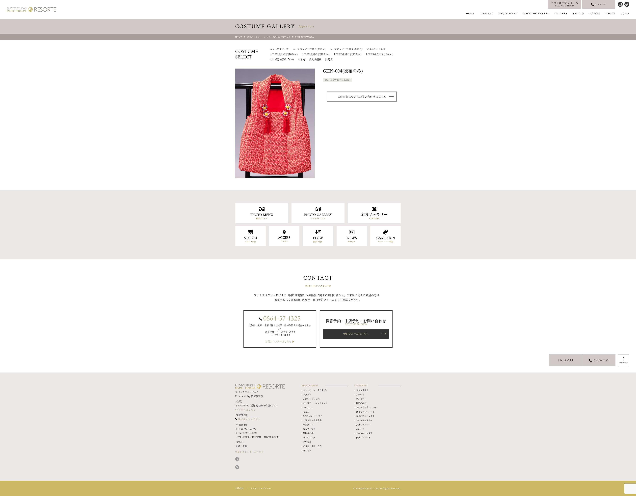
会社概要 (239, 488)
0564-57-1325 (282, 318)
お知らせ (360, 428)
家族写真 (307, 441)
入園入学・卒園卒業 (312, 420)
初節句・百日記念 (311, 398)
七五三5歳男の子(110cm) (347, 54)
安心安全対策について (366, 407)
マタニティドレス (376, 49)
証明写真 (307, 450)
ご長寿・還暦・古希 (312, 446)
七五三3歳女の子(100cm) (284, 54)
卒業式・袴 (308, 424)
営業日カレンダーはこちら (249, 451)
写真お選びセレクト (365, 416)
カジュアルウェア (279, 49)
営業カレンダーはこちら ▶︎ (279, 341)
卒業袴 (301, 59)
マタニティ (308, 407)
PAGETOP (623, 363)
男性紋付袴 (308, 433)
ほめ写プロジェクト (365, 411)
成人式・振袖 (309, 428)
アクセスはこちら (246, 409)
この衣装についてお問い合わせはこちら (362, 97)
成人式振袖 (315, 59)
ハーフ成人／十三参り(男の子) (346, 49)
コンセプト (361, 398)
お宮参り (307, 394)
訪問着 (328, 59)
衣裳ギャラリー (363, 424)
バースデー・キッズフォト (315, 403)
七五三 (306, 411)
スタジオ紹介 (362, 390)
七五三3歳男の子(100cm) (316, 54)
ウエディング (309, 437)
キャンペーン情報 (364, 433)
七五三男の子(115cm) (282, 59)
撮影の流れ (361, 403)
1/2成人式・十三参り (312, 416)
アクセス (360, 394)
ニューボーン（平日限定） (315, 390)
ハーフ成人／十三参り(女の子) (309, 49)
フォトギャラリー (364, 420)
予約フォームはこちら (356, 333)
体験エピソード (363, 437)
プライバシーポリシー (260, 488)
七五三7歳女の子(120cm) (379, 54)
